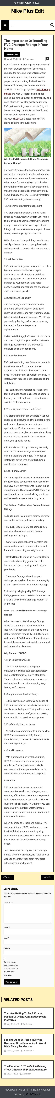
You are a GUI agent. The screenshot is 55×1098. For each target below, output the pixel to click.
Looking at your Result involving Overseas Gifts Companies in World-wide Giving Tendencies (25, 1043)
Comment (8, 902)
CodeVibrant (33, 1094)
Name (7, 927)
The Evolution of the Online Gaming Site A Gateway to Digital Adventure (25, 1068)
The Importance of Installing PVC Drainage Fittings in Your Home (9, 877)
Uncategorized (12, 54)
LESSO (17, 119)
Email (6, 938)
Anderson (29, 59)
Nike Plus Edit (27, 11)
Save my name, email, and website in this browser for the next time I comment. (11, 969)
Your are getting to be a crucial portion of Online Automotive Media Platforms (25, 1017)
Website (7, 948)
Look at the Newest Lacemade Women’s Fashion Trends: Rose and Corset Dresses (48, 877)
